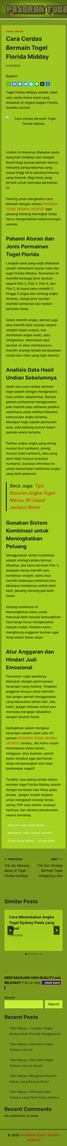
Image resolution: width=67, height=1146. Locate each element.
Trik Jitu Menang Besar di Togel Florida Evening (16, 868)
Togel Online (47, 840)
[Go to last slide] (10, 930)
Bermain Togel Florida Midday (26, 825)
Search (9, 998)
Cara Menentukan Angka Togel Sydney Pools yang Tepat (31, 922)
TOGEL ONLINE (14, 31)
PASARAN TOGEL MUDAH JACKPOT (30, 832)
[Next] (57, 930)
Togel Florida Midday (21, 840)
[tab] (26, 954)
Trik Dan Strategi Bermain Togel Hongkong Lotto (50, 868)
